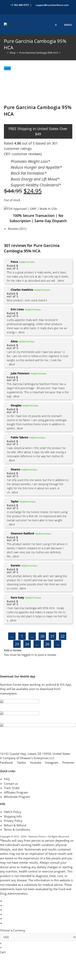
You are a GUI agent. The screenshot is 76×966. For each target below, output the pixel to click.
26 (47, 644)
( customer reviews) (23, 153)
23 (17, 644)
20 (42, 636)
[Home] (5, 52)
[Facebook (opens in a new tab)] (29, 9)
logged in (27, 655)
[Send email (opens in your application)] (51, 9)
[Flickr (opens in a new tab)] (43, 9)
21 (52, 636)
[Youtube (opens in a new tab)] (47, 9)
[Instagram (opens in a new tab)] (38, 9)
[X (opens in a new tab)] (25, 9)
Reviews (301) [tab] (17, 229)
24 (27, 644)
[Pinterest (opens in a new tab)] (34, 9)
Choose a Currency (12, 930)
